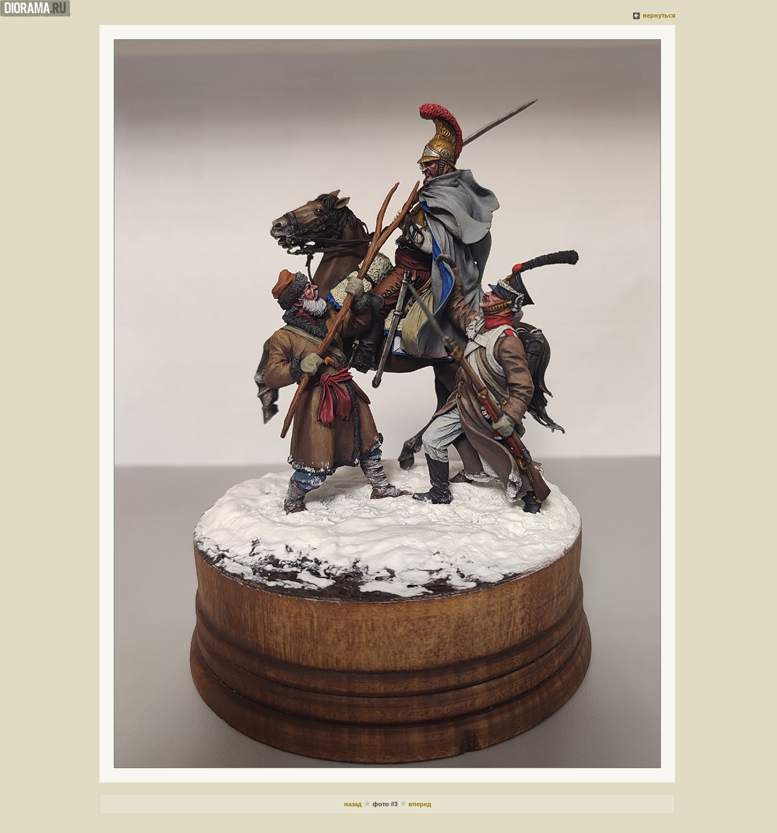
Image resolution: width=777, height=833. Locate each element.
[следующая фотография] (387, 403)
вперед (419, 804)
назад (353, 804)
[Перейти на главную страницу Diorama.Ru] (35, 14)
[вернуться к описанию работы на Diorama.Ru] (637, 15)
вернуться (659, 15)
